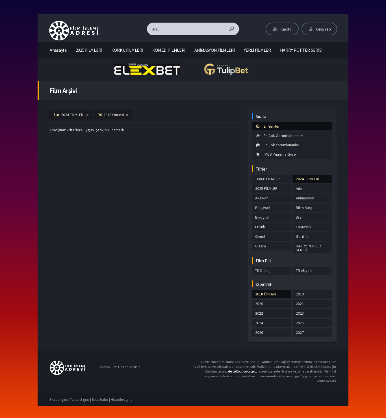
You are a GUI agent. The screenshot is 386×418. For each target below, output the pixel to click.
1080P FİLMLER (267, 178)
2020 (259, 303)
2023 (300, 313)
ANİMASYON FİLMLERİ (214, 50)
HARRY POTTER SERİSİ (301, 50)
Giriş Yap (323, 29)
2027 (300, 332)
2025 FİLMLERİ (89, 50)
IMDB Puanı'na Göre (280, 154)
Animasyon (305, 198)
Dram (300, 217)
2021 (300, 303)
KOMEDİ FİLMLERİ (169, 50)
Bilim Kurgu (305, 207)
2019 (300, 294)
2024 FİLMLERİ (307, 178)
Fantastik (303, 226)
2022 (259, 313)
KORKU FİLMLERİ (127, 50)
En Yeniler (272, 126)
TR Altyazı (304, 270)
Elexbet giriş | (59, 399)
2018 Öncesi (265, 294)
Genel (260, 236)
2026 (259, 332)
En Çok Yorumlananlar (281, 144)
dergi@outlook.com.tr (243, 371)
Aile (299, 188)
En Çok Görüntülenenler (283, 135)
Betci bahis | (101, 399)
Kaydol (286, 29)
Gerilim (302, 236)
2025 (300, 322)
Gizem (260, 246)
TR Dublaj (262, 270)
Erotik (260, 226)
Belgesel (262, 207)
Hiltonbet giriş (121, 399)
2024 (259, 322)
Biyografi (262, 217)
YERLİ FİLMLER (257, 50)
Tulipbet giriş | (81, 399)
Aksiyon (261, 198)
